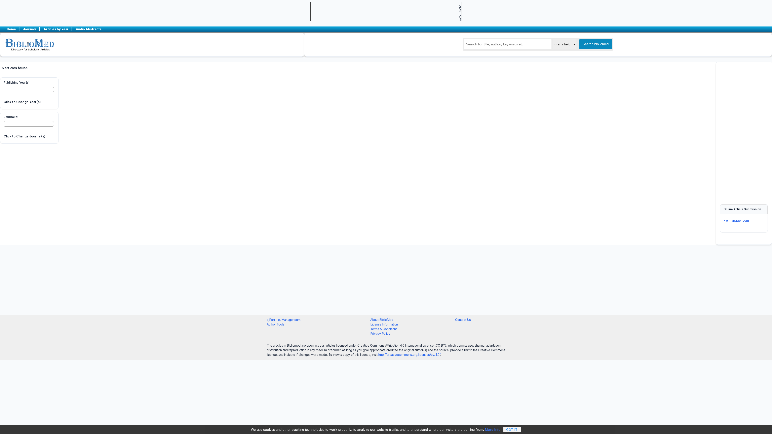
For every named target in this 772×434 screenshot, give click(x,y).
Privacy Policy (380, 334)
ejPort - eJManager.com (284, 320)
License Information (384, 324)
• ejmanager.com (736, 220)
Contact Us (463, 320)
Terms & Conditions (383, 329)
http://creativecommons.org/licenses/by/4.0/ (409, 355)
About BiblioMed (381, 320)
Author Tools (275, 324)
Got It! (512, 430)
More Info (492, 430)
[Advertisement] (744, 131)
